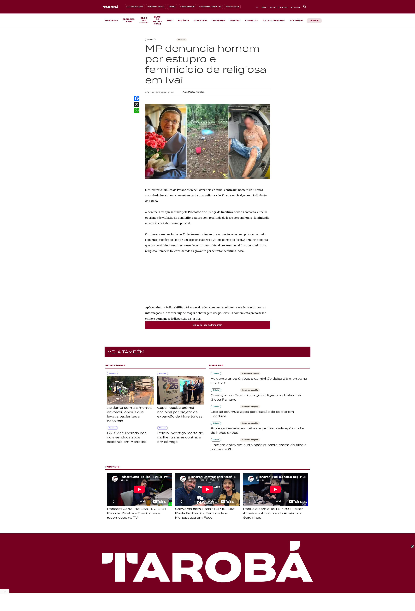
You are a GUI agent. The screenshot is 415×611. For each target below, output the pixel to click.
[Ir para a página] (304, 6)
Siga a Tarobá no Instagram (207, 325)
